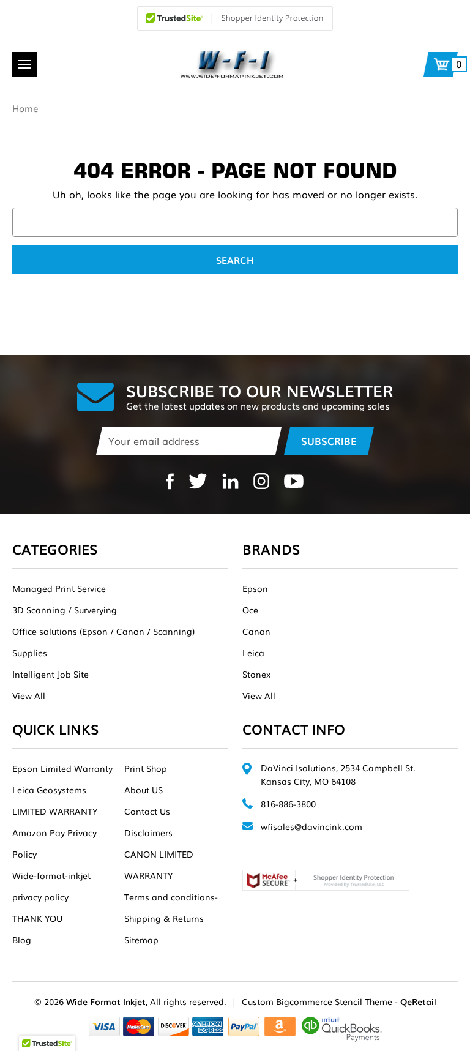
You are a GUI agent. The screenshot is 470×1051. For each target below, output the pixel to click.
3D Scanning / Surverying (64, 610)
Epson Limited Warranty (62, 768)
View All (28, 695)
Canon (256, 631)
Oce (250, 610)
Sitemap (141, 939)
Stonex (256, 674)
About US (143, 790)
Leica (253, 652)
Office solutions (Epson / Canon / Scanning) (103, 631)
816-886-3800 (288, 804)
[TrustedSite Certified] (235, 18)
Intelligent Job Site (50, 674)
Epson (255, 588)
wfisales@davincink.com (311, 826)
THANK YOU (37, 918)
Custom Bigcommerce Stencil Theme (317, 1001)
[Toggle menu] (24, 64)
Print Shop (145, 768)
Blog (21, 939)
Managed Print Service (59, 588)
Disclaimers (148, 832)
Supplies (29, 652)
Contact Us (147, 811)
